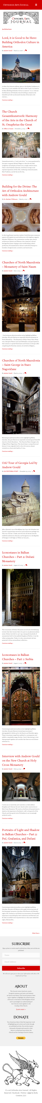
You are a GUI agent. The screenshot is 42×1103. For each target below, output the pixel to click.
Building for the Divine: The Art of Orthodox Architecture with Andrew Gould (20, 190)
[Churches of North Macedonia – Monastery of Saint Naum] (21, 303)
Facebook (15, 1093)
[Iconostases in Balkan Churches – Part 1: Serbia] (21, 696)
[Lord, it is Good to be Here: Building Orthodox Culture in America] (21, 68)
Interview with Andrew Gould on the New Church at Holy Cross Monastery (21, 760)
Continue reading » (7, 100)
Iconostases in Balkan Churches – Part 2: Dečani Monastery (18, 556)
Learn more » (21, 1009)
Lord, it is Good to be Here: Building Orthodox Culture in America (20, 42)
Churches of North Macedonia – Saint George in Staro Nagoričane (21, 364)
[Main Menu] (36, 4)
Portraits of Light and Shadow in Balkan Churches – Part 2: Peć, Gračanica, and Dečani (20, 834)
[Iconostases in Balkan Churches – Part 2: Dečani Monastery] (21, 597)
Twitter (23, 1093)
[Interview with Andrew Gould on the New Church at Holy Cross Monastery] (21, 787)
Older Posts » (36, 933)
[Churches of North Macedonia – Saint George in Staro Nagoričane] (21, 405)
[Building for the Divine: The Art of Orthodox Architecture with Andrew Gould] (21, 217)
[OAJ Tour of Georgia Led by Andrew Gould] (21, 500)
